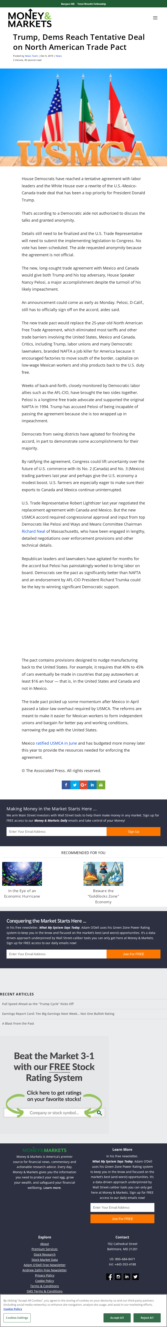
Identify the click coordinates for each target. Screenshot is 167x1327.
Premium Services (45, 1249)
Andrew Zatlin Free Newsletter (44, 1270)
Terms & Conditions (44, 1286)
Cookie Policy (44, 1281)
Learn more (52, 1188)
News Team (31, 55)
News (59, 55)
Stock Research (45, 1254)
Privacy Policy (44, 1275)
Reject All (147, 1318)
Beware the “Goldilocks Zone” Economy (103, 896)
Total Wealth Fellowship (91, 3)
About (44, 1244)
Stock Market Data (45, 1260)
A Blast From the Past (18, 1023)
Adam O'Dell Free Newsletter (45, 1265)
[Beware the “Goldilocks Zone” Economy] (103, 874)
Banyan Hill (67, 3)
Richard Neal (33, 531)
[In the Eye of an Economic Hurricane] (22, 874)
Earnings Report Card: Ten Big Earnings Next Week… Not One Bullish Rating (58, 1014)
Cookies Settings (17, 1318)
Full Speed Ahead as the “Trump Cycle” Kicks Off (37, 1004)
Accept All (117, 1318)
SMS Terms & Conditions (45, 1291)
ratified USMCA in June (56, 743)
